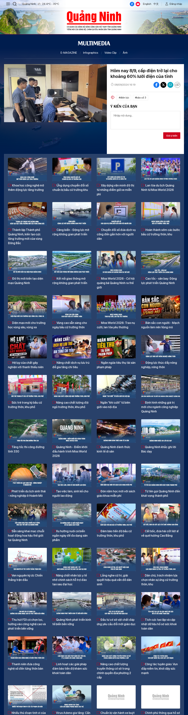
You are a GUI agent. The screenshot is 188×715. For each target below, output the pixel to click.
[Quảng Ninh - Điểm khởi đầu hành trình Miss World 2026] (71, 431)
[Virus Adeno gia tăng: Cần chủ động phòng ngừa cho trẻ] (71, 697)
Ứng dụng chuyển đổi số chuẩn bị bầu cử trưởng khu (70, 188)
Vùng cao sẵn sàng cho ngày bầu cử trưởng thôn (69, 325)
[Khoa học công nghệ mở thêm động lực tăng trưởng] (27, 169)
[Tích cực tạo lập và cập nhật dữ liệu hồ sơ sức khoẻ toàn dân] (160, 603)
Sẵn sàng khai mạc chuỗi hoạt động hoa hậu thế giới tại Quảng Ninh (26, 535)
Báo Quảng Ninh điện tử (94, 20)
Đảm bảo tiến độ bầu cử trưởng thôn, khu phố (114, 533)
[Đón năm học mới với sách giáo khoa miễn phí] (116, 475)
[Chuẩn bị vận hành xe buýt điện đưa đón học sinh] (116, 697)
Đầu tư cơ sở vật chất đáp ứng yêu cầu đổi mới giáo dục (116, 622)
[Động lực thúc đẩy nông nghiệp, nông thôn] (160, 346)
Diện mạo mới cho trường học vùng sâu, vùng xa (27, 325)
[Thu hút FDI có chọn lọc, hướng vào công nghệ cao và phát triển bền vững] (27, 603)
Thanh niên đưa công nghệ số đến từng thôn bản (25, 666)
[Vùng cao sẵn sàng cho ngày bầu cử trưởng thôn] (71, 307)
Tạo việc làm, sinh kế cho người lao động (70, 493)
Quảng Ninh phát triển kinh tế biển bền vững (71, 622)
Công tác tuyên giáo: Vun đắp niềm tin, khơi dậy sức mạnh (159, 668)
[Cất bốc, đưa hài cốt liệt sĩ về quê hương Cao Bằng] (160, 515)
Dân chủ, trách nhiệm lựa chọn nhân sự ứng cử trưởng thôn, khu (159, 580)
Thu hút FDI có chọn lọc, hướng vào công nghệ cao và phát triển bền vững (27, 624)
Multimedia (94, 43)
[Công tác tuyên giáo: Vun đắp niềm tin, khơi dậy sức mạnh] (160, 648)
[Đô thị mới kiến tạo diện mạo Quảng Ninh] (27, 262)
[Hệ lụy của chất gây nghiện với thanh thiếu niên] (27, 346)
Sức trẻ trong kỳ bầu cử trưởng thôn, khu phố (25, 405)
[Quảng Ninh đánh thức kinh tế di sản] (116, 431)
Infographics (90, 52)
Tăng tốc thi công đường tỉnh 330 (26, 449)
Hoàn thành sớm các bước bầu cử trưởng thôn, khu (160, 232)
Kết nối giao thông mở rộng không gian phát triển (69, 281)
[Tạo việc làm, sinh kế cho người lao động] (71, 475)
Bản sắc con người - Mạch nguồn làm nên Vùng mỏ (160, 325)
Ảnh (125, 52)
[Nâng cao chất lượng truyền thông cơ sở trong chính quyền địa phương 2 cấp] (116, 648)
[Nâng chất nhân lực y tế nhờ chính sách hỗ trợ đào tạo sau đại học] (71, 559)
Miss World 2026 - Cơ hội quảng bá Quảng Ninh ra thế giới (116, 283)
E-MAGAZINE (69, 52)
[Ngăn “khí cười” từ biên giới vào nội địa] (116, 386)
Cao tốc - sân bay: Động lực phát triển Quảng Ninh (159, 281)
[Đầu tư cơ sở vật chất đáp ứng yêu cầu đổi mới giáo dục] (116, 603)
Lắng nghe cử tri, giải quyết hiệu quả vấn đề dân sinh (114, 580)
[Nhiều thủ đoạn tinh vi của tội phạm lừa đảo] (27, 697)
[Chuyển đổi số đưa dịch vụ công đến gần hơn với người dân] (116, 213)
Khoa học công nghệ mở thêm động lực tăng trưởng (26, 188)
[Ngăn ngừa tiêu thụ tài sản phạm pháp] (116, 346)
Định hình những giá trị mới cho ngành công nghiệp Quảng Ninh (159, 407)
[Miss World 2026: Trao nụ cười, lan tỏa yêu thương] (116, 307)
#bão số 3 (140, 97)
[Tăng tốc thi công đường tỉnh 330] (27, 431)
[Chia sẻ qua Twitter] (163, 85)
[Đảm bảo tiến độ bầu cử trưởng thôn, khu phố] (116, 515)
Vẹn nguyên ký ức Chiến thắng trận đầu (25, 578)
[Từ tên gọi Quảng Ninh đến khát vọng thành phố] (160, 475)
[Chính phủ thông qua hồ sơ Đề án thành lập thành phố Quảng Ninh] (160, 697)
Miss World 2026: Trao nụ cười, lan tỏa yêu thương (116, 325)
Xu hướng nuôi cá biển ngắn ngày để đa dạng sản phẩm (70, 535)
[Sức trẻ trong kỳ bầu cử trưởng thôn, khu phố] (27, 386)
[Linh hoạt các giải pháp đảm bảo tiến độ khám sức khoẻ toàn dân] (71, 648)
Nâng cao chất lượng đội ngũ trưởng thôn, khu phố (70, 405)
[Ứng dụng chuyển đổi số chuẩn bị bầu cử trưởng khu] (71, 169)
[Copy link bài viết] (177, 85)
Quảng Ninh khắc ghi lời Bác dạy (158, 449)
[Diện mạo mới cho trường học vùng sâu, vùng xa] (27, 307)
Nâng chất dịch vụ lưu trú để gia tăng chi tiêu (70, 365)
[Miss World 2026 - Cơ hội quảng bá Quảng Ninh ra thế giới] (116, 262)
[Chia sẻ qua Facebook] (156, 85)
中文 (156, 3)
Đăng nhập (176, 3)
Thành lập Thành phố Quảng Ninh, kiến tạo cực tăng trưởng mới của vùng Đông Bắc (25, 236)
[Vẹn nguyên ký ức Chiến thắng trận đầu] (27, 559)
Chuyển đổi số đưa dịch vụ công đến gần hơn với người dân (116, 234)
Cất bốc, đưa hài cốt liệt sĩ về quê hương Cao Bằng (159, 533)
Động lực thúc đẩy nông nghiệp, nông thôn (159, 365)
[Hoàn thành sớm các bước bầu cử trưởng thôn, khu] (160, 213)
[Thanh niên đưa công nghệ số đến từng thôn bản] (27, 648)
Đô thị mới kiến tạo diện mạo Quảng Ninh (25, 281)
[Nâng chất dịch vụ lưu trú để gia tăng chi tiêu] (71, 346)
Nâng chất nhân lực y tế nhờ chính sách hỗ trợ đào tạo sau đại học (69, 580)
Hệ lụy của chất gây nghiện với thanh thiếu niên (26, 365)
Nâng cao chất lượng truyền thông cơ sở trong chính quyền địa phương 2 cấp (114, 670)
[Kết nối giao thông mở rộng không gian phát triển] (71, 262)
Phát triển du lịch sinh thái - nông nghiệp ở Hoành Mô (27, 493)
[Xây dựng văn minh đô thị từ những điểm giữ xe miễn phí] (116, 169)
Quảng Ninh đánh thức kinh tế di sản (113, 449)
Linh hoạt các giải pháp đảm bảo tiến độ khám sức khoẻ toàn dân (69, 668)
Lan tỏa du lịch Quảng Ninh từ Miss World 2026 (157, 188)
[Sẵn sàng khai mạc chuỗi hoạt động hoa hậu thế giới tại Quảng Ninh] (27, 515)
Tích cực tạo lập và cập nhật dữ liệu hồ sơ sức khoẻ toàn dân (159, 624)
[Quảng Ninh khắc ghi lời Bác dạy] (160, 431)
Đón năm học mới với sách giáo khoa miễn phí (116, 493)
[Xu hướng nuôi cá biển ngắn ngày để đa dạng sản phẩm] (71, 515)
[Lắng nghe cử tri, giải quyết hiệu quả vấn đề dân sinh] (116, 559)
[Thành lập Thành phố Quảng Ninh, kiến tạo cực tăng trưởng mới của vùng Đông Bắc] (27, 213)
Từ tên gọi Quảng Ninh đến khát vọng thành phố (160, 493)
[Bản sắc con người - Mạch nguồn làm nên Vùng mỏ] (160, 307)
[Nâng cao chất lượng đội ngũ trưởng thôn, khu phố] (71, 386)
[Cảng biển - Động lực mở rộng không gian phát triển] (71, 213)
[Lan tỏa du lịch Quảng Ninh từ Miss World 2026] (160, 169)
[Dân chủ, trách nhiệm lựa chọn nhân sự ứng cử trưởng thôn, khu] (160, 559)
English (147, 3)
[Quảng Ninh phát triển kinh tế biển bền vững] (71, 603)
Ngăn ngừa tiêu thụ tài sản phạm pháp (116, 365)
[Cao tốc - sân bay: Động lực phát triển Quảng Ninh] (160, 262)
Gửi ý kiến (171, 135)
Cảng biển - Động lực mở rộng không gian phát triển (70, 232)
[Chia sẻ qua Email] (170, 85)
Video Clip (110, 52)
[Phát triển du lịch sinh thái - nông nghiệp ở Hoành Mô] (27, 475)
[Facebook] (132, 4)
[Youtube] (138, 4)
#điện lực (124, 97)
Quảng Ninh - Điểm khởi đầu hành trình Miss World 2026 (69, 451)
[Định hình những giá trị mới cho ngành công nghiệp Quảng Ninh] (160, 386)
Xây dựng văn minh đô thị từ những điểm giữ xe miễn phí (115, 190)
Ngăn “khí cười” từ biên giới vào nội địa (113, 405)
